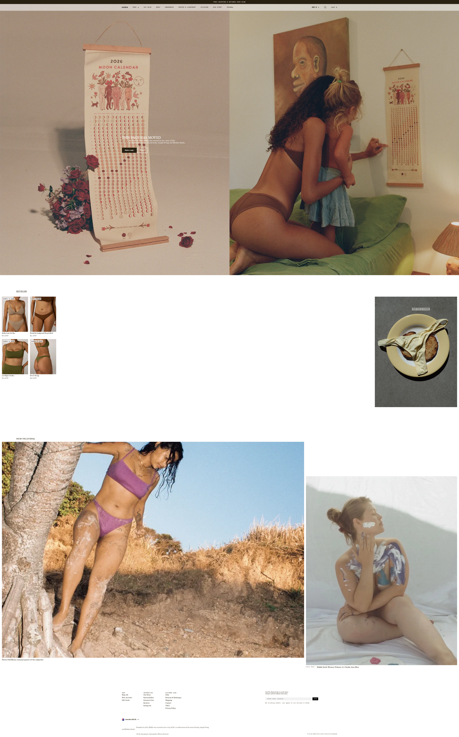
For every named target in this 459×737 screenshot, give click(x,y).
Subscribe (229, 373)
